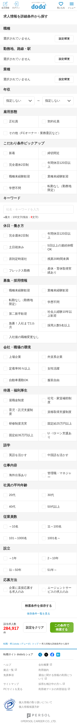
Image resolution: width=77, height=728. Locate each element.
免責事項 (8, 675)
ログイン (16, 8)
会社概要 (43, 664)
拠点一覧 (8, 669)
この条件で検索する (61, 627)
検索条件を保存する (38, 605)
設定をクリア (35, 627)
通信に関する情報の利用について (55, 677)
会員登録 (5, 8)
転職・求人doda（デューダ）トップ (20, 644)
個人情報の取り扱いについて (35, 702)
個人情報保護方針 (29, 706)
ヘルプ (7, 664)
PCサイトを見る (12, 689)
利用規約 (43, 669)
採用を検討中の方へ (50, 683)
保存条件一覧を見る (38, 613)
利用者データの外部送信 (52, 689)
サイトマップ (11, 683)
